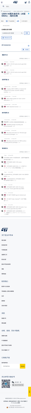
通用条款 (4, 273)
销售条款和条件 (13, 401)
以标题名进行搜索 (7, 29)
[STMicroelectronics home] (15, 2)
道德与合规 (4, 335)
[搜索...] (3, 6)
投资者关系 (4, 245)
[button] (2, 2)
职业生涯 (4, 259)
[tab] (2, 21)
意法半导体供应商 (6, 264)
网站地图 (4, 323)
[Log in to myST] (29, 2)
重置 (27, 33)
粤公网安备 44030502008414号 (16, 407)
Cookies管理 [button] (16, 402)
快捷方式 (4, 318)
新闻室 (3, 300)
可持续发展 (4, 249)
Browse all (8, 37)
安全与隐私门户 (5, 350)
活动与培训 (4, 305)
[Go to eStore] (26, 2)
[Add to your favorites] (28, 46)
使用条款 (5, 401)
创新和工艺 (4, 254)
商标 (18, 401)
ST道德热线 (4, 340)
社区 (3, 296)
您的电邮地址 (5, 362)
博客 (3, 269)
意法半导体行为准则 (7, 345)
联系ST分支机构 (6, 286)
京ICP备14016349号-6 (15, 405)
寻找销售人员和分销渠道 (8, 291)
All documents (6, 25)
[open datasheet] (2, 64)
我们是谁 (4, 240)
